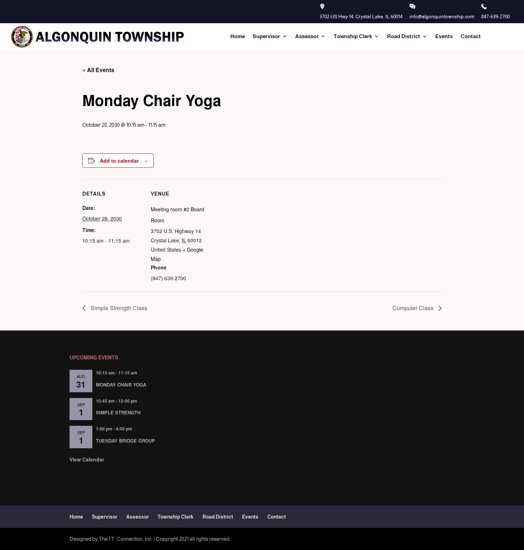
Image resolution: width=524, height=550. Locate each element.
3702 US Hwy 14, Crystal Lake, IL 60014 (360, 16)
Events (444, 36)
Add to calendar (119, 160)
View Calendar (87, 459)
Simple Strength (118, 412)
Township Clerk (353, 36)
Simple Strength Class (118, 308)
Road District (403, 36)
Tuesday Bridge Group (125, 440)
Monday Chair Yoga (121, 384)
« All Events (98, 70)
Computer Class (413, 308)
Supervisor (266, 36)
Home (237, 36)
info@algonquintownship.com (442, 16)
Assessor (307, 36)
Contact (471, 36)
